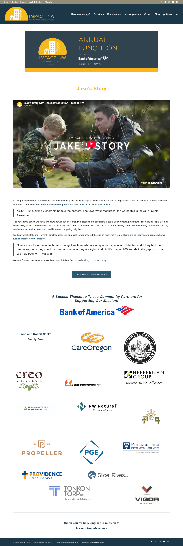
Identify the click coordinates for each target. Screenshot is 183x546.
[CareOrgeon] (91, 342)
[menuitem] (7, 2)
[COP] (140, 348)
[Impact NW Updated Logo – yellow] (29, 14)
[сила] (147, 495)
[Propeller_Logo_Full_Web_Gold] (42, 447)
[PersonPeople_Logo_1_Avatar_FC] (151, 418)
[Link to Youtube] (173, 2)
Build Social (100, 542)
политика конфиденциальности (67, 542)
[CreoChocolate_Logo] (29, 381)
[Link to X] (165, 2)
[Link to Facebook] (161, 2)
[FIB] (83, 383)
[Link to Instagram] (169, 2)
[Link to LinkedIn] (177, 2)
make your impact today (94, 260)
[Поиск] (176, 14)
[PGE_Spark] (91, 452)
